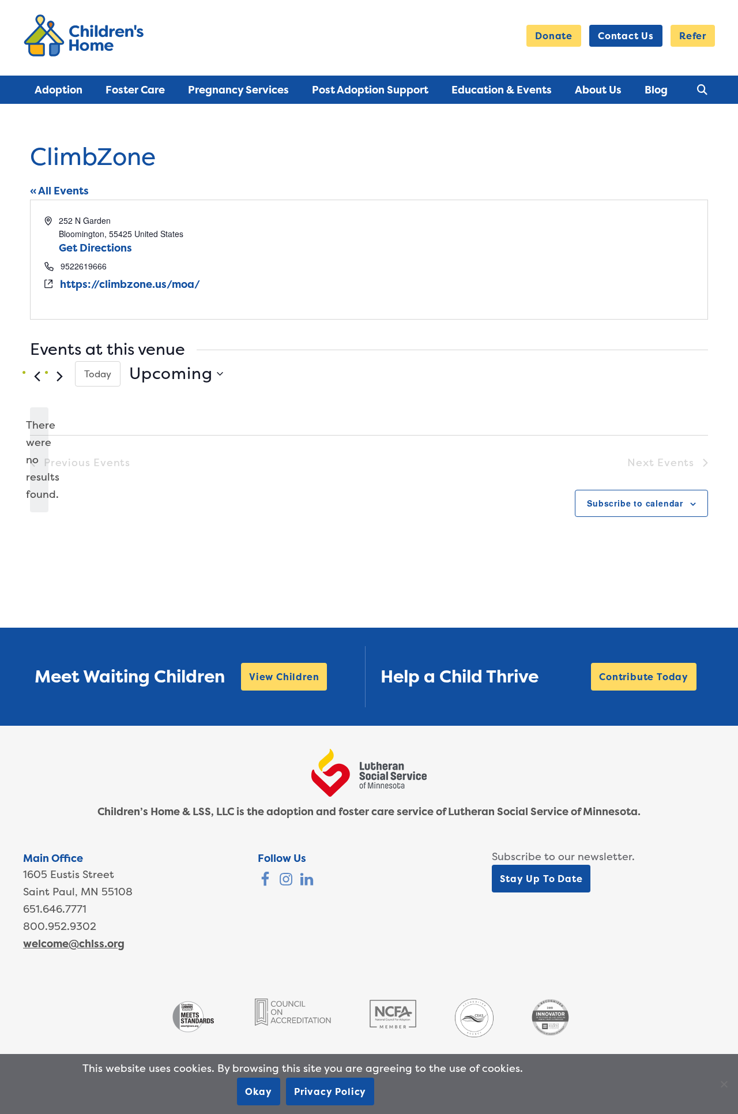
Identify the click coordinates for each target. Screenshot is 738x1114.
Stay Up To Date (541, 878)
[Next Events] (59, 377)
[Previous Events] (37, 377)
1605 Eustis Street (68, 874)
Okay (258, 1091)
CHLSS (86, 35)
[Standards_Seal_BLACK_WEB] (192, 1031)
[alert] (39, 459)
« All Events (59, 190)
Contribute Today (643, 676)
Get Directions (95, 248)
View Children (284, 676)
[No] (723, 1084)
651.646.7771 (54, 909)
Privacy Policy (330, 1091)
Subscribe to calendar (635, 503)
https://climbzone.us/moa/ (130, 284)
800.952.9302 (59, 926)
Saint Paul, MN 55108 (78, 891)
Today (97, 373)
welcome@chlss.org (74, 943)
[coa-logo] (293, 1022)
